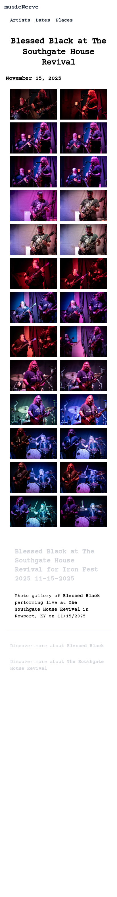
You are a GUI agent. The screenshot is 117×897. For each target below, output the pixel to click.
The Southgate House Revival (64, 52)
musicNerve (22, 7)
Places (64, 20)
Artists (20, 20)
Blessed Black (42, 41)
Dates (43, 20)
